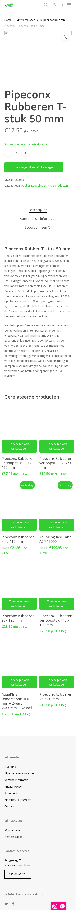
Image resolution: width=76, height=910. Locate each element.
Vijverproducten (26, 20)
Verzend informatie (16, 780)
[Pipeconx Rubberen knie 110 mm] (19, 506)
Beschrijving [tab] (38, 210)
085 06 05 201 (18, 874)
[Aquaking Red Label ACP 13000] (56, 506)
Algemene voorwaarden (19, 773)
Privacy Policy (13, 786)
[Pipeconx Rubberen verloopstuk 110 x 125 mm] (56, 585)
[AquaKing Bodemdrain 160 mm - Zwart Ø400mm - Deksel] (19, 664)
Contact (9, 806)
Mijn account (12, 830)
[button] (69, 5)
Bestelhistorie (13, 836)
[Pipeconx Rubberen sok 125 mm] (19, 585)
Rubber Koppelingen (52, 20)
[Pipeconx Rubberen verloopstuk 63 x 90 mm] (56, 428)
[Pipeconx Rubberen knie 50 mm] (56, 664)
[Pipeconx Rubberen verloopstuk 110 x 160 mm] (19, 428)
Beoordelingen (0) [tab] (38, 227)
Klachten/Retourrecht (17, 800)
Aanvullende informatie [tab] (38, 218)
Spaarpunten (12, 793)
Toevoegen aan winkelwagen (34, 167)
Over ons (10, 767)
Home (7, 20)
